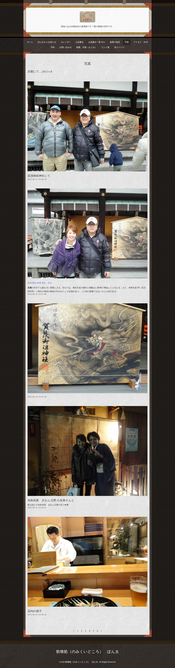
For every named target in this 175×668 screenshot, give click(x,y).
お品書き (80, 42)
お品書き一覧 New (96, 42)
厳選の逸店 (115, 42)
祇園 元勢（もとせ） (86, 47)
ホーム (30, 42)
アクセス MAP (140, 42)
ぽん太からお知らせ (47, 42)
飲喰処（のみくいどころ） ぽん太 (87, 651)
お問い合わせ (65, 47)
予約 (53, 47)
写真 (127, 42)
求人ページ (119, 47)
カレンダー (66, 42)
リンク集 (105, 47)
